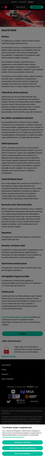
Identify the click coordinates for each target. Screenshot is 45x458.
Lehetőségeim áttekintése (22, 442)
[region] (22, 441)
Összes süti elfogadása (22, 453)
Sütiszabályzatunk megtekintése (13, 437)
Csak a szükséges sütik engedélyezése (22, 448)
